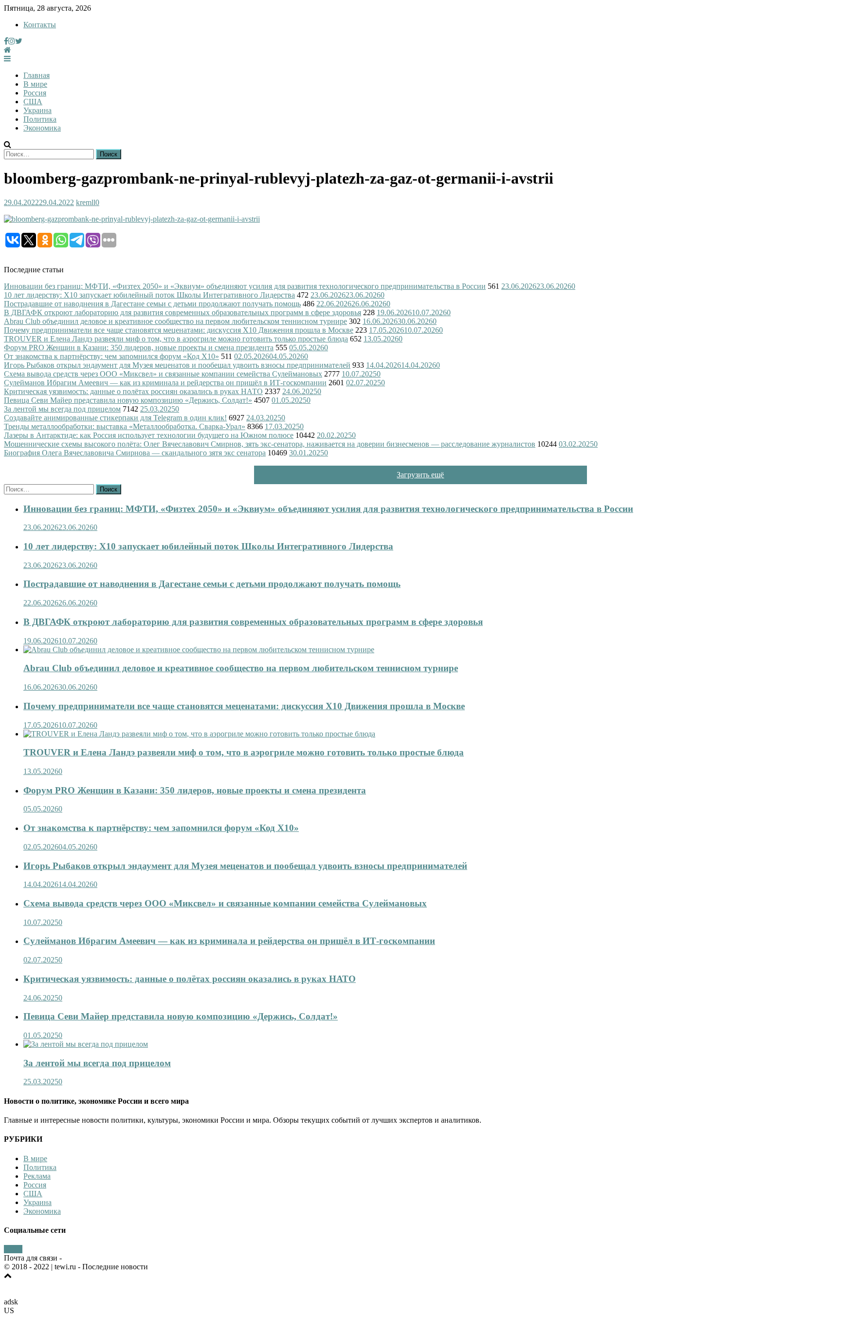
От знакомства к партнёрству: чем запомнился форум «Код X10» (111, 356)
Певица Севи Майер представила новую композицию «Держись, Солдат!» (128, 400)
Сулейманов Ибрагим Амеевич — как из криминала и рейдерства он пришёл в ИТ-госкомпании (165, 382)
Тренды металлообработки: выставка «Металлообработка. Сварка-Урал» (124, 426)
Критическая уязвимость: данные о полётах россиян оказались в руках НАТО (133, 391)
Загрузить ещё (420, 475)
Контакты (39, 24)
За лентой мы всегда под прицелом (62, 409)
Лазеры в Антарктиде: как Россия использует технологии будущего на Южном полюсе (148, 435)
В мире (35, 84)
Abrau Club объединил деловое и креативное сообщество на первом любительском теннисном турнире (175, 321)
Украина (37, 110)
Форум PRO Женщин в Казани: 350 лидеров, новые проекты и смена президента (139, 347)
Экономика (42, 128)
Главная (36, 75)
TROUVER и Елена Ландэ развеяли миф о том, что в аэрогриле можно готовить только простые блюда (176, 339)
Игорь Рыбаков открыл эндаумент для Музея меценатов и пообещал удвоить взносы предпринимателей (177, 365)
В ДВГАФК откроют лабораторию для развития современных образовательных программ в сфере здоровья (182, 312)
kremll (85, 202)
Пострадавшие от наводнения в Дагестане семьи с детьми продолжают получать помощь (152, 304)
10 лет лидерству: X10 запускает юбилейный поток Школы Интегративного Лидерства (149, 295)
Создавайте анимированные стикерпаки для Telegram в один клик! (115, 418)
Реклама (37, 1176)
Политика (39, 119)
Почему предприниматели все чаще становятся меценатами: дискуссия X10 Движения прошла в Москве (178, 330)
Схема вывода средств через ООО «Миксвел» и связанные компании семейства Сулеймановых (163, 374)
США (32, 101)
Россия (34, 93)
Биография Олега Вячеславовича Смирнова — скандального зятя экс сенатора (135, 453)
